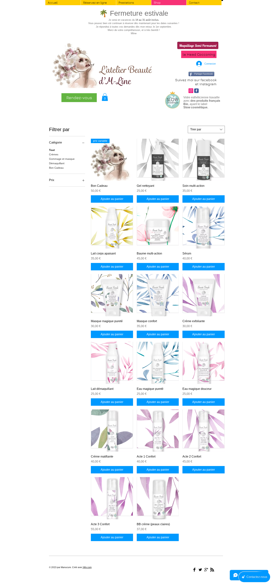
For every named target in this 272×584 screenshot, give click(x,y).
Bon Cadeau (56, 167)
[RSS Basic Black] (212, 570)
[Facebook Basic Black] (194, 570)
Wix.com (87, 567)
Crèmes (53, 154)
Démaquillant (56, 163)
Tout (52, 149)
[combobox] (206, 129)
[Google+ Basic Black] (206, 570)
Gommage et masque (62, 158)
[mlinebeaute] (191, 90)
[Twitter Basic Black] (200, 570)
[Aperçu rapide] (158, 160)
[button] (105, 97)
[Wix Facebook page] (196, 90)
